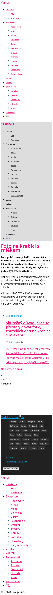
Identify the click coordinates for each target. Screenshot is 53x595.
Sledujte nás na (10, 417)
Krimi (13, 108)
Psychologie (16, 48)
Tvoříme (14, 57)
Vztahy (9, 78)
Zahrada (14, 65)
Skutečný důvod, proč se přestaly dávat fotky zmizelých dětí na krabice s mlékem (28, 329)
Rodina (22, 422)
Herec (34, 444)
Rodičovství (16, 27)
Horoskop (44, 439)
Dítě (11, 430)
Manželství (33, 426)
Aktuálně (14, 91)
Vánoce (35, 439)
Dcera (41, 448)
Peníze (25, 430)
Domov (14, 61)
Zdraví (13, 44)
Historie (14, 104)
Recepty (28, 435)
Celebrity (10, 10)
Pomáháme (10, 112)
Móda (13, 35)
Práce (18, 444)
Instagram (31, 422)
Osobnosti (15, 100)
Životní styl (10, 22)
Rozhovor (15, 18)
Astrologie (13, 448)
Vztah (44, 430)
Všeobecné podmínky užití (16, 462)
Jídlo (41, 426)
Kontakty (9, 457)
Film (12, 14)
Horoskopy (15, 70)
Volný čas (15, 40)
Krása (13, 31)
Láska (36, 435)
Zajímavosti (11, 87)
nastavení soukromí (11, 469)
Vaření (20, 435)
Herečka (26, 439)
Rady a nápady (17, 74)
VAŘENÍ (9, 82)
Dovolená (32, 448)
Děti (17, 430)
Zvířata (14, 95)
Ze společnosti (14, 315)
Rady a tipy (43, 444)
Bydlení (14, 52)
